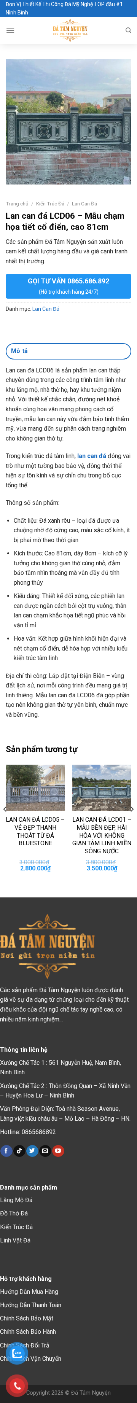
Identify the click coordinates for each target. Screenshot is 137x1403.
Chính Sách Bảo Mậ (25, 1318)
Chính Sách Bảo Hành (28, 1331)
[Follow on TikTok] (19, 1151)
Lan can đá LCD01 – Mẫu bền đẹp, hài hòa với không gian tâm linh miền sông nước (101, 835)
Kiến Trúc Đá (50, 203)
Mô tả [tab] (19, 351)
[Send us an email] (45, 1151)
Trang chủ (17, 203)
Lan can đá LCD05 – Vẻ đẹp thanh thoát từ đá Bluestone (35, 831)
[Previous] (5, 824)
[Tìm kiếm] (128, 30)
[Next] (131, 824)
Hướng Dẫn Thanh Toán (30, 1305)
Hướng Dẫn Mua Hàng (29, 1291)
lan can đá (91, 456)
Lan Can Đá (84, 203)
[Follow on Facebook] (6, 1151)
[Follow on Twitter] (32, 1151)
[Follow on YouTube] (58, 1151)
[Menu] (10, 30)
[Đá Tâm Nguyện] (70, 30)
